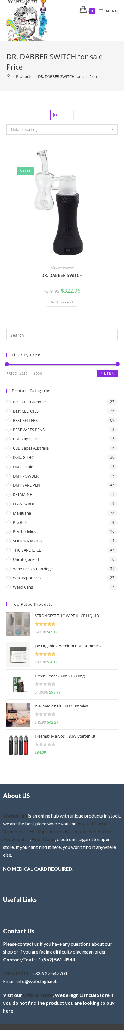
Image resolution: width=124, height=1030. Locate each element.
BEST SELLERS (25, 420)
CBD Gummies (76, 831)
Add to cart (62, 302)
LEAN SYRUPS (25, 503)
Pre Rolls (20, 522)
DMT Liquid (23, 466)
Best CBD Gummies (30, 401)
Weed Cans (23, 587)
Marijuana (22, 513)
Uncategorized (26, 559)
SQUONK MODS (27, 540)
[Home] (8, 76)
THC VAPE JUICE (27, 550)
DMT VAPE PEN (26, 485)
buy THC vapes (93, 823)
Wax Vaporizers (62, 267)
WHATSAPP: (17, 973)
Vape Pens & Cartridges (33, 568)
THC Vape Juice (43, 831)
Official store (38, 995)
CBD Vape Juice (26, 438)
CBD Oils (103, 831)
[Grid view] (55, 115)
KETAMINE (22, 494)
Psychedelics (24, 531)
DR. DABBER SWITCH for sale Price (68, 76)
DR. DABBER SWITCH (62, 275)
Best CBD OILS (26, 411)
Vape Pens (13, 831)
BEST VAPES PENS (29, 429)
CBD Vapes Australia (31, 448)
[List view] (69, 115)
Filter (107, 373)
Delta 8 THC (23, 457)
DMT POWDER (26, 476)
